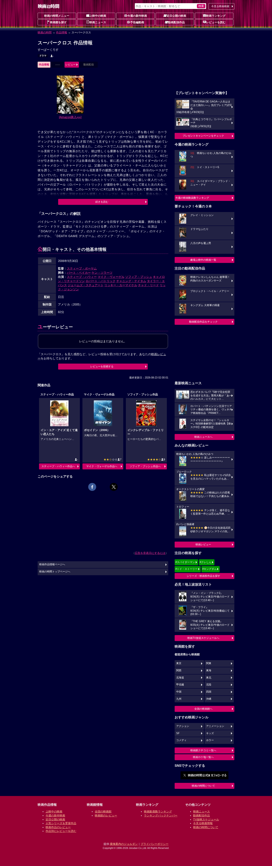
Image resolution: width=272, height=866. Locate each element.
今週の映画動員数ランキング (192, 197)
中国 (178, 691)
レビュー (70, 64)
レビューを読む (216, 22)
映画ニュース (97, 22)
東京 (178, 663)
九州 (178, 699)
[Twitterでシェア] (114, 487)
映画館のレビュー (106, 815)
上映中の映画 (97, 15)
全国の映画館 (103, 811)
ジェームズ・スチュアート (86, 285)
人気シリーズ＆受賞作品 (61, 823)
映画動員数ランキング (158, 811)
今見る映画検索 (220, 6)
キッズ (210, 733)
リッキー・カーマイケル (120, 285)
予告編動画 (137, 22)
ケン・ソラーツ (102, 272)
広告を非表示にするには (150, 553)
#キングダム (209, 568)
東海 (208, 670)
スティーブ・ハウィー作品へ (58, 466)
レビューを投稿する (101, 366)
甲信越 (180, 684)
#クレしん (205, 562)
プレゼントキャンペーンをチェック (203, 135)
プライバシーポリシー (154, 844)
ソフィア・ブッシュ (138, 276)
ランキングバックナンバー (160, 815)
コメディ (181, 740)
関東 (208, 663)
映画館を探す (58, 22)
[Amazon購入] (70, 117)
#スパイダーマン (185, 562)
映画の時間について (203, 785)
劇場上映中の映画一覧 (203, 259)
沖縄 (208, 699)
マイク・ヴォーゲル (111, 276)
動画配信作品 (176, 22)
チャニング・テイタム (131, 281)
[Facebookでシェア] (92, 487)
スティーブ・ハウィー (82, 276)
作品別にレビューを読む (61, 831)
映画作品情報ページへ (52, 564)
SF (178, 733)
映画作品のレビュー (58, 827)
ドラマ (42, 55)
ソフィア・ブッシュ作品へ (145, 466)
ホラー (210, 740)
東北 (208, 677)
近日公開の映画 (176, 15)
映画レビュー (203, 544)
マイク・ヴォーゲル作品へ (101, 466)
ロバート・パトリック (100, 281)
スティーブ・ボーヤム (82, 268)
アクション (182, 726)
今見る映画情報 (203, 823)
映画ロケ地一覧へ (203, 757)
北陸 (208, 684)
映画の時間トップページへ (54, 571)
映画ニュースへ (203, 436)
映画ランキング (216, 15)
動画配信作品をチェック (203, 321)
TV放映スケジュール (206, 819)
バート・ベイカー (79, 272)
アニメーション (215, 726)
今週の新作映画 (137, 15)
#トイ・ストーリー (186, 568)
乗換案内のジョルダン (124, 844)
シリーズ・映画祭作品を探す (203, 575)
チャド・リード (148, 285)
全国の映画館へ (203, 708)
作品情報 (61, 32)
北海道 (180, 677)
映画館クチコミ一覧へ (203, 750)
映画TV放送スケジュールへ (203, 637)
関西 (178, 670)
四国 (208, 691)
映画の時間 (45, 32)
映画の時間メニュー (56, 15)
